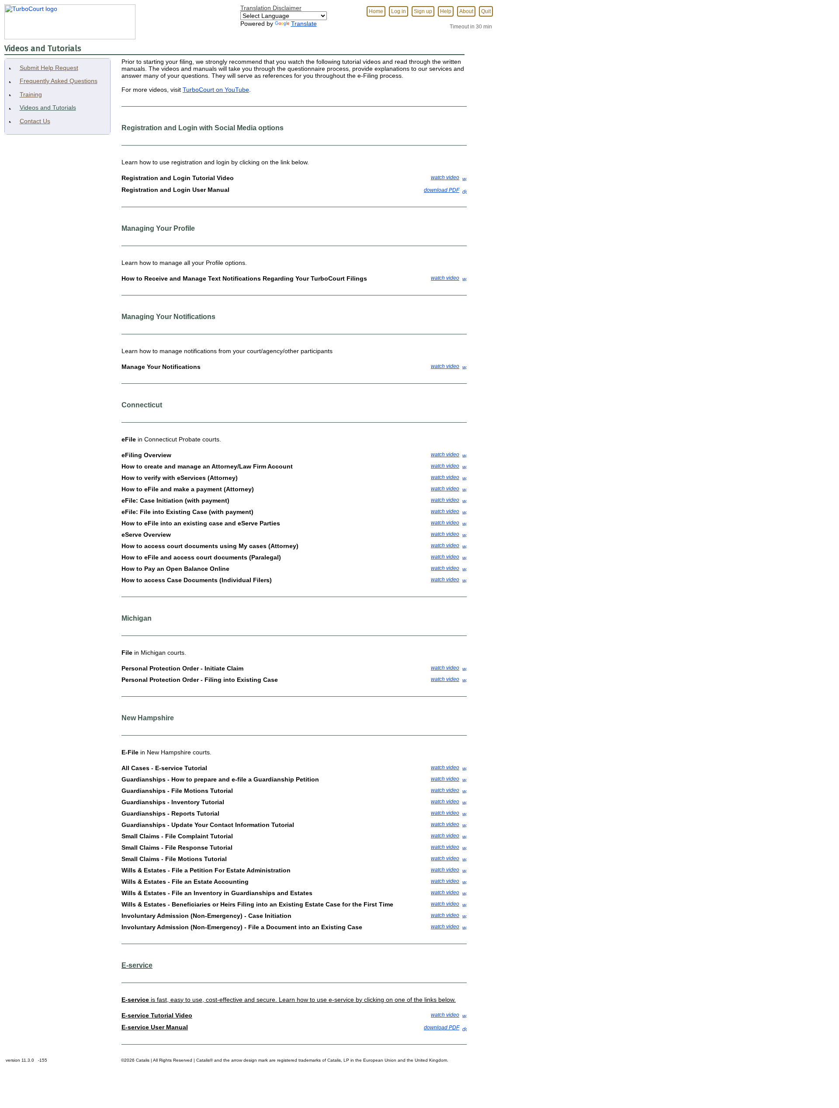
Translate (304, 23)
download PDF (441, 190)
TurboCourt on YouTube (216, 89)
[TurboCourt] (67, 19)
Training (31, 94)
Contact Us (35, 121)
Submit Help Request (49, 67)
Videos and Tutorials (48, 107)
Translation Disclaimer (271, 7)
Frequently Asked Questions (58, 80)
